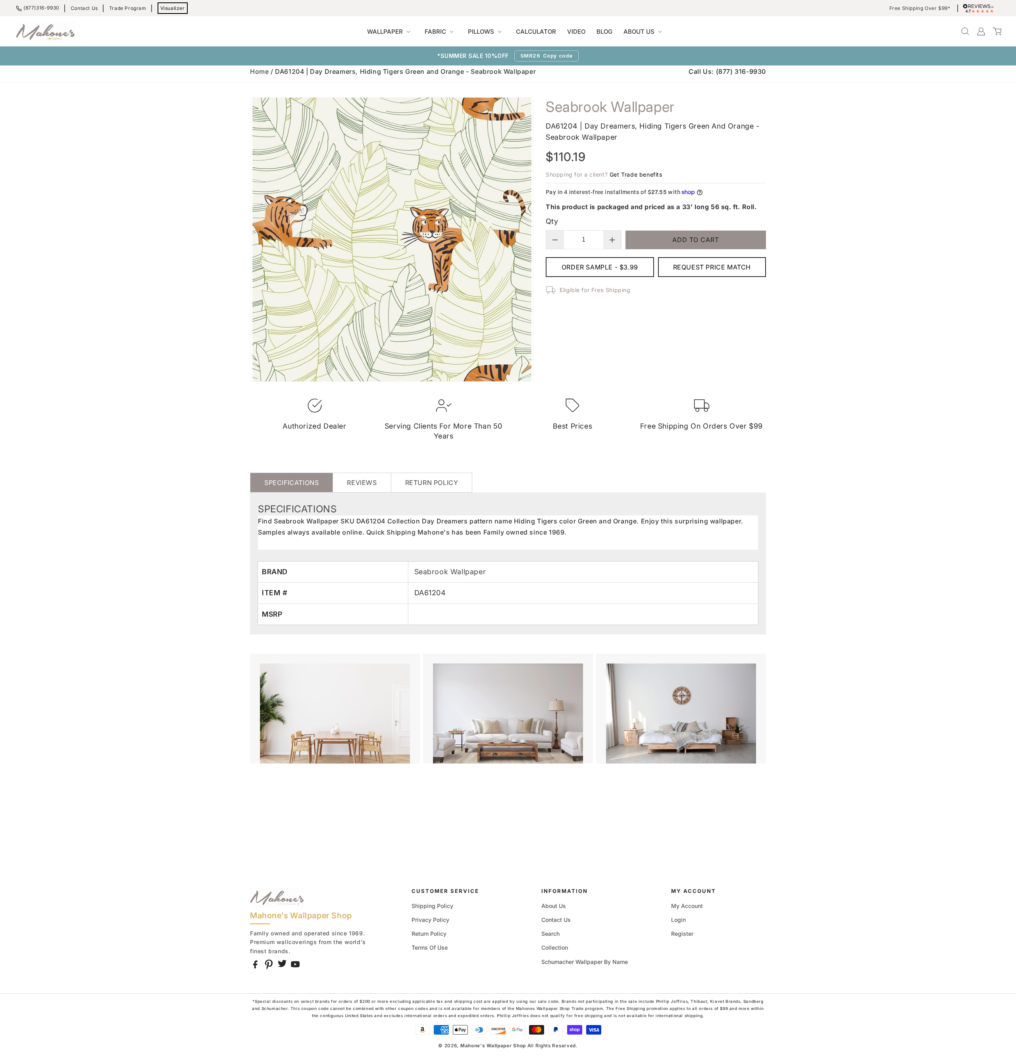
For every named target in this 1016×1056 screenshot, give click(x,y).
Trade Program (127, 8)
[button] (390, 32)
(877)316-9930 (41, 8)
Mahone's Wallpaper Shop (493, 1045)
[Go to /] (45, 31)
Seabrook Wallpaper (450, 571)
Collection (554, 947)
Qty (552, 221)
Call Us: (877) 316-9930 (727, 71)
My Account (687, 905)
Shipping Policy (432, 905)
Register (682, 933)
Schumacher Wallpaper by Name (584, 961)
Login (678, 919)
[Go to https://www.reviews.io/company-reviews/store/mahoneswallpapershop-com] (980, 8)
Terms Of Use (430, 947)
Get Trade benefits (636, 174)
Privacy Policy (430, 919)
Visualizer (172, 8)
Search (550, 933)
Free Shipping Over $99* (920, 8)
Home (259, 71)
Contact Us (84, 8)
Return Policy (429, 933)
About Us (553, 905)
